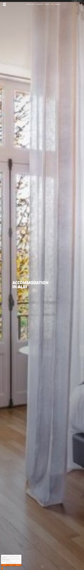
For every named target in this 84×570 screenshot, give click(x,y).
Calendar (47, 4)
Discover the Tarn (30, 4)
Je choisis (11, 565)
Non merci (4, 565)
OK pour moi (18, 565)
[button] (2, 568)
